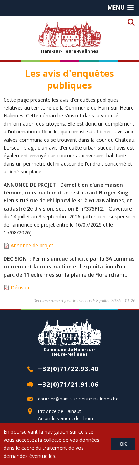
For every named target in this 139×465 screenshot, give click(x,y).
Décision (21, 287)
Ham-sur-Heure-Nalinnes (69, 51)
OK (123, 444)
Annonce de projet (32, 245)
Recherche (131, 22)
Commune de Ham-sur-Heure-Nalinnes (69, 352)
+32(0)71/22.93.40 (68, 368)
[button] (120, 8)
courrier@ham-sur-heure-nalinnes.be (78, 399)
